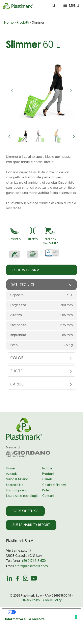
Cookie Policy (52, 600)
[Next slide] (71, 91)
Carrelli (47, 479)
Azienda (12, 474)
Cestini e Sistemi (54, 485)
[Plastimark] (17, 6)
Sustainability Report (31, 525)
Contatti (48, 496)
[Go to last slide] (12, 91)
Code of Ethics (25, 511)
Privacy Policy (31, 600)
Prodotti (23, 22)
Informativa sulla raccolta (25, 619)
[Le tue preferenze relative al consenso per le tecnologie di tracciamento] (76, 617)
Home (9, 22)
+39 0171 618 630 (33, 561)
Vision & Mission (17, 479)
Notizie (47, 468)
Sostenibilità (14, 485)
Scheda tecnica (25, 270)
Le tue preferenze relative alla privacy (45, 612)
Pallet (46, 490)
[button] (53, 6)
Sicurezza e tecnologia (22, 496)
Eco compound (16, 490)
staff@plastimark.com (31, 566)
